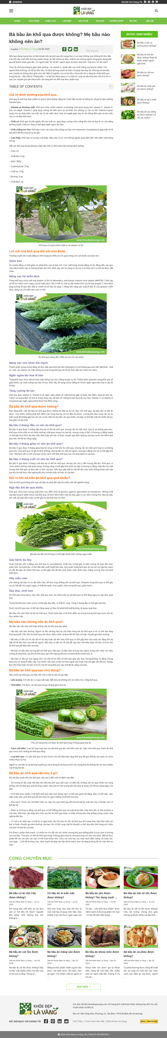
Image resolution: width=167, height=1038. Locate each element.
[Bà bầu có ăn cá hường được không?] (128, 44)
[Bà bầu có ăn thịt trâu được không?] (26, 877)
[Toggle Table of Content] (110, 86)
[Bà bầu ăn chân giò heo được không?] (128, 87)
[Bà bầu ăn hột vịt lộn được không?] (141, 877)
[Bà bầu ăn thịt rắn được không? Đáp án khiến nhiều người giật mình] (128, 59)
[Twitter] (70, 49)
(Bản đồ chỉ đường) (133, 1014)
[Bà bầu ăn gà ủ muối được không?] (128, 101)
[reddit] (157, 2)
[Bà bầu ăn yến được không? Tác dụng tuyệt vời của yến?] (102, 877)
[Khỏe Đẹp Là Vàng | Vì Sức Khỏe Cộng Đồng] (84, 10)
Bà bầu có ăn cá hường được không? (147, 44)
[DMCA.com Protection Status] (149, 1021)
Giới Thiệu (78, 1021)
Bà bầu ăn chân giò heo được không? (146, 87)
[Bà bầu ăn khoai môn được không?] (102, 936)
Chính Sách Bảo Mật (94, 1021)
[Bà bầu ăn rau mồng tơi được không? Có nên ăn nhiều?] (128, 114)
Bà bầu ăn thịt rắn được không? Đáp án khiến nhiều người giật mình (147, 59)
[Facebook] (64, 49)
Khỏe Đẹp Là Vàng (28, 49)
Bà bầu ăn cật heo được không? (145, 74)
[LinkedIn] (75, 49)
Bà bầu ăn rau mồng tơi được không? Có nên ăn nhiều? (146, 115)
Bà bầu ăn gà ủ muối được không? (146, 101)
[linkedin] (153, 2)
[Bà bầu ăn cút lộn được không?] (26, 936)
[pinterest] (149, 2)
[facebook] (145, 2)
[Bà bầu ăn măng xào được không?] (64, 936)
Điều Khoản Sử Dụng (117, 1021)
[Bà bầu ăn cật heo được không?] (128, 74)
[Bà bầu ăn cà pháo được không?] (141, 936)
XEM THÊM (82, 987)
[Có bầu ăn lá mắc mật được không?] (64, 877)
